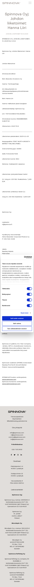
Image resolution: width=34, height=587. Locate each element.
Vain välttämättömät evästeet (17, 328)
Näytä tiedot (24, 313)
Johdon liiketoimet (13, 34)
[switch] (29, 294)
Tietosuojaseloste (17, 416)
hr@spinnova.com (17, 439)
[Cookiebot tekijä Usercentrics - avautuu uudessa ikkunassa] (24, 257)
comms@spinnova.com (17, 437)
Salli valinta (17, 323)
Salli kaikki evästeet (17, 318)
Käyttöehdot (17, 419)
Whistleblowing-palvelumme (17, 421)
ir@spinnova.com (17, 435)
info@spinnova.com (17, 433)
